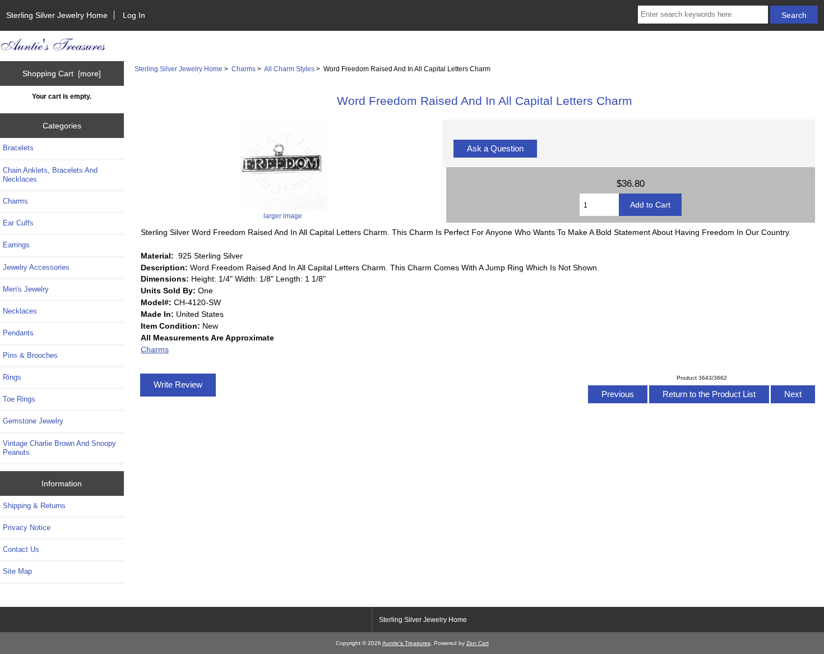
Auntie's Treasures (406, 643)
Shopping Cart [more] (61, 73)
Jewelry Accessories (36, 267)
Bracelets (18, 148)
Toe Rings (19, 399)
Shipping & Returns (34, 505)
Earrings (16, 245)
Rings (12, 377)
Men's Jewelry (26, 289)
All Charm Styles (289, 68)
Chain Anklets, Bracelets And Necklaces (50, 174)
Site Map (17, 571)
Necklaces (20, 311)
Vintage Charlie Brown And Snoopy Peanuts (59, 448)
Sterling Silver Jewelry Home (57, 15)
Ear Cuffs (18, 223)
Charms (244, 68)
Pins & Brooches (30, 355)
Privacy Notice (26, 527)
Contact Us (21, 549)
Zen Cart (477, 643)
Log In (134, 15)
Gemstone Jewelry (33, 421)
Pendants (18, 333)
